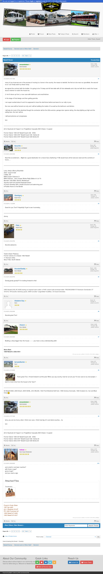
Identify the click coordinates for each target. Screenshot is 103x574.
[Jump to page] (31, 55)
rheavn (22, 325)
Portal (33, 34)
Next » (27, 55)
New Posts (51, 34)
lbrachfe (17, 146)
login (32, 1)
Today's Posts (64, 34)
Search (75, 34)
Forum (41, 34)
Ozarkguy (18, 195)
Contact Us (74, 562)
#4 (98, 241)
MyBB (10, 572)
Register (17, 39)
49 (23, 55)
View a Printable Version (11, 536)
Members (86, 34)
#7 (98, 337)
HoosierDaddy (20, 268)
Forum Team (87, 562)
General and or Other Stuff (22, 49)
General (36, 49)
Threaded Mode (95, 60)
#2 (98, 154)
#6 (98, 311)
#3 (98, 203)
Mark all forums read (45, 567)
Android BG (26, 572)
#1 (98, 78)
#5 (98, 277)
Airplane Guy (19, 300)
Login (7, 39)
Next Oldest (9, 525)
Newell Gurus (8, 49)
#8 (98, 370)
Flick (17, 225)
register (38, 1)
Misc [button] (96, 34)
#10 (98, 463)
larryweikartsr (19, 362)
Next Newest (18, 525)
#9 (98, 416)
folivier (97, 517)
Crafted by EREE (16, 572)
